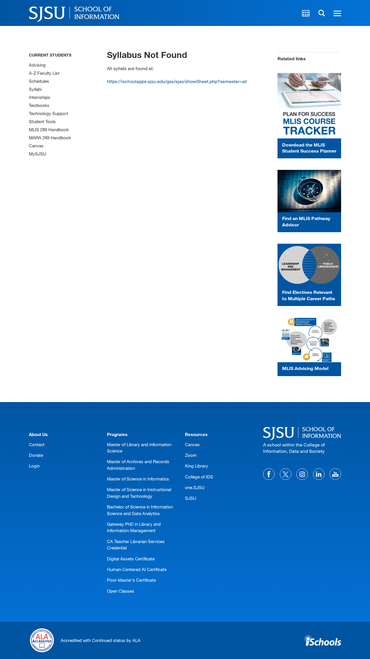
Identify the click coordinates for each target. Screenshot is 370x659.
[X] (285, 474)
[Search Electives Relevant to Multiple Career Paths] (309, 265)
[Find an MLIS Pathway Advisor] (309, 191)
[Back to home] (302, 432)
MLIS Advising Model (305, 368)
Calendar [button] (306, 13)
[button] (336, 13)
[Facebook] (269, 474)
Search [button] (322, 13)
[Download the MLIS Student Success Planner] (309, 105)
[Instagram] (302, 474)
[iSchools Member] (322, 640)
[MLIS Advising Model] (309, 340)
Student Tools (42, 121)
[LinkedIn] (319, 474)
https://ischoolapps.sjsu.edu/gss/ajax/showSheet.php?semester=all (177, 81)
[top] (33, 428)
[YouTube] (335, 474)
